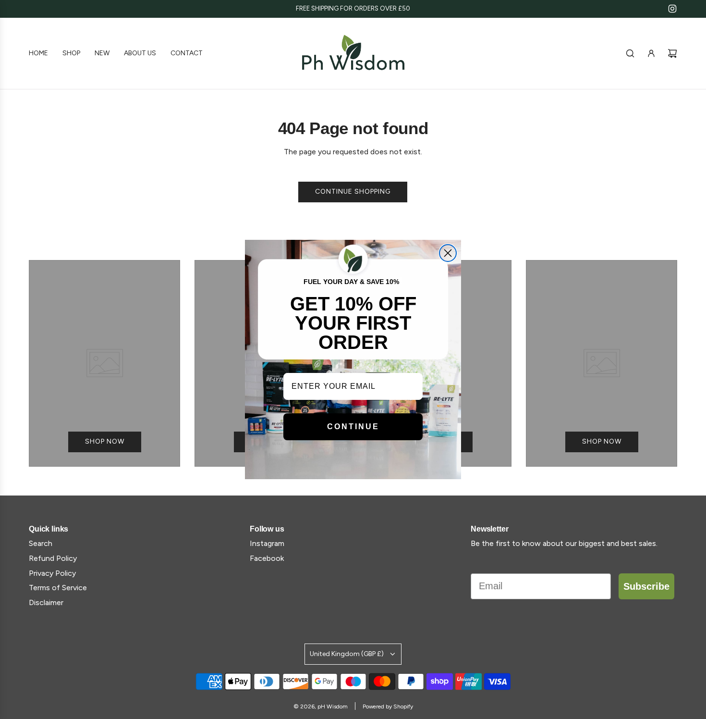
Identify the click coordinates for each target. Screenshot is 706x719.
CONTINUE (353, 426)
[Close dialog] (447, 253)
